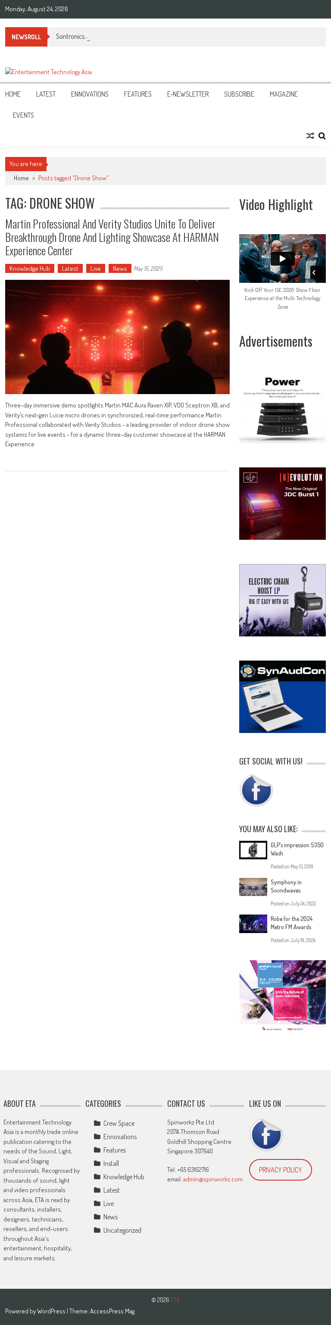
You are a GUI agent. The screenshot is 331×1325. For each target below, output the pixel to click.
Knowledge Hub (29, 268)
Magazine (284, 94)
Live (96, 268)
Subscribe (239, 94)
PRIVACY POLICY (280, 1169)
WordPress (52, 1311)
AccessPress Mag (112, 1311)
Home (13, 94)
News (120, 268)
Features (138, 94)
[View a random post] (310, 136)
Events (23, 115)
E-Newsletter (188, 94)
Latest (46, 94)
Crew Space (118, 1123)
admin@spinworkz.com (213, 1179)
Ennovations (90, 94)
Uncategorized (122, 1230)
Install (111, 1163)
